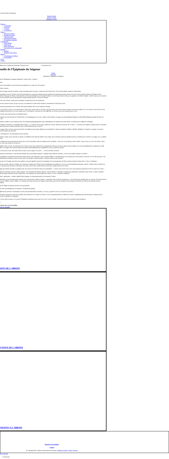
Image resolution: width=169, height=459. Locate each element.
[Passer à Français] (7, 456)
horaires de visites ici (35, 65)
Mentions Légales (62, 450)
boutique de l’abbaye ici (58, 65)
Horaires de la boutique (52, 444)
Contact (51, 447)
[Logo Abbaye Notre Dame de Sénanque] (51, 10)
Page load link (4, 453)
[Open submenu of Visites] (5, 32)
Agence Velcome (73, 450)
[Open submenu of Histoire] (5, 24)
